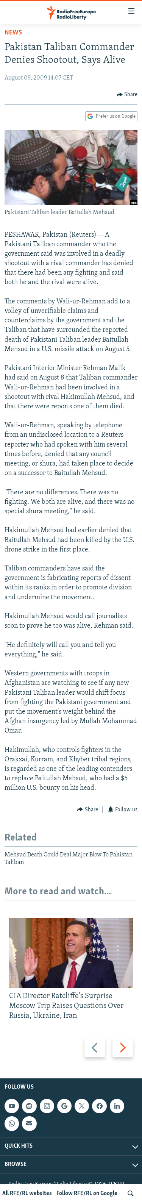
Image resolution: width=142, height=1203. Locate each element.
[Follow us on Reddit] (29, 1106)
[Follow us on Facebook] (99, 1106)
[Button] (127, 95)
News (13, 33)
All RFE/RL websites (27, 1194)
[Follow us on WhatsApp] (12, 1124)
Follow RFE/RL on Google (86, 1194)
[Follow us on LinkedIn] (117, 1106)
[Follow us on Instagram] (47, 1106)
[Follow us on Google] (64, 1106)
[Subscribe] (29, 1124)
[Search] (130, 1193)
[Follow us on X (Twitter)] (82, 1106)
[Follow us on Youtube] (12, 1106)
